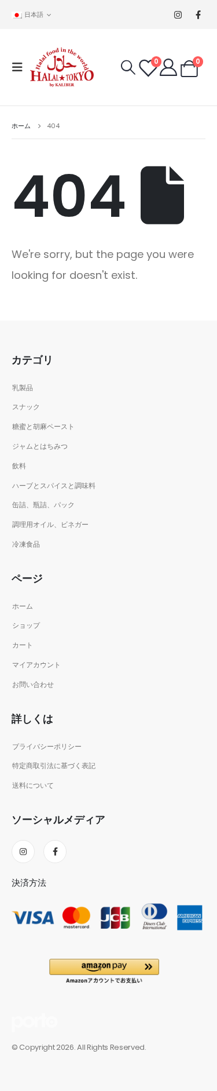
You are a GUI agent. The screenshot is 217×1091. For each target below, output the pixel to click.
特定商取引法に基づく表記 (53, 765)
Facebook (55, 851)
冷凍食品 (26, 544)
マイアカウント (36, 665)
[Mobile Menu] (21, 67)
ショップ (26, 625)
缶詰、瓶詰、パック (43, 505)
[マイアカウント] (168, 67)
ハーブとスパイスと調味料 (53, 485)
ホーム (22, 606)
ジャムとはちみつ (40, 446)
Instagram (23, 851)
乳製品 (22, 387)
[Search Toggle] (128, 67)
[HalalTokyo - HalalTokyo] (62, 67)
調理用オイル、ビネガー (50, 524)
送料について (33, 785)
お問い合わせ (33, 684)
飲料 (19, 466)
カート (22, 645)
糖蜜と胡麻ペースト (43, 426)
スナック (26, 407)
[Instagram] (178, 15)
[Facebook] (198, 15)
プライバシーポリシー (47, 746)
